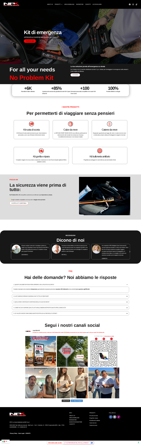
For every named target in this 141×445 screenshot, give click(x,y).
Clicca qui (30, 39)
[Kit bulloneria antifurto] (99, 150)
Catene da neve (109, 129)
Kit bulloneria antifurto (100, 156)
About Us (50, 4)
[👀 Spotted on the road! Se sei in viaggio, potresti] (40, 351)
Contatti (88, 4)
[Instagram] (133, 4)
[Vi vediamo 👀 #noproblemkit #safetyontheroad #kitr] (72, 383)
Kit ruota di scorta (31, 129)
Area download (69, 4)
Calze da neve (70, 129)
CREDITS (27, 433)
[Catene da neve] (109, 123)
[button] (2, 36)
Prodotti (58, 4)
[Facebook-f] (111, 417)
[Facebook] (129, 4)
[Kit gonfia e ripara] (41, 150)
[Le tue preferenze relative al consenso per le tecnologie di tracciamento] (138, 442)
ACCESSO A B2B (97, 4)
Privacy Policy (14, 433)
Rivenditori (79, 4)
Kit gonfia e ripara (41, 156)
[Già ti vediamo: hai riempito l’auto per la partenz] (103, 383)
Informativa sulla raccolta (55, 443)
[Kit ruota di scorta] (31, 123)
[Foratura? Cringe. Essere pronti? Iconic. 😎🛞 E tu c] (72, 351)
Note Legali (21, 433)
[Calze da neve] (70, 123)
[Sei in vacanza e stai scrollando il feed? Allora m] (103, 351)
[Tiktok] (136, 4)
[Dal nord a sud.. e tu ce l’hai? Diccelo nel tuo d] (40, 383)
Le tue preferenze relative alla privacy (76, 443)
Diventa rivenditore (75, 422)
